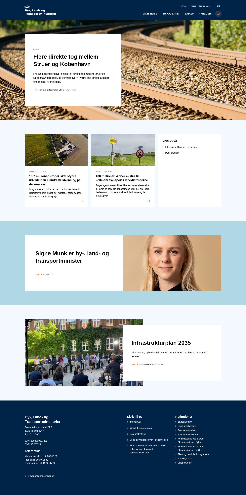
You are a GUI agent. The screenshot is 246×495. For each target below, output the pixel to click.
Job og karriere (206, 6)
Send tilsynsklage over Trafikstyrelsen (149, 440)
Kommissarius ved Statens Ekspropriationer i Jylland (191, 440)
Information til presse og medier (181, 147)
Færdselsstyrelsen (187, 430)
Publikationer (172, 153)
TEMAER (188, 13)
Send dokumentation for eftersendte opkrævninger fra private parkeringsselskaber (148, 449)
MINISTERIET (151, 13)
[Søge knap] (218, 14)
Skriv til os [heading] (135, 416)
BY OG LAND (171, 13)
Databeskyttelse (138, 434)
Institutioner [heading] (183, 416)
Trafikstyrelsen (185, 458)
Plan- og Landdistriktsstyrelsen (193, 454)
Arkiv (184, 6)
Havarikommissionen (188, 434)
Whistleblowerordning (141, 428)
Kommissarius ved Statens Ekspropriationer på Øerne (191, 448)
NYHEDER (204, 13)
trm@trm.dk (135, 422)
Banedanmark (185, 422)
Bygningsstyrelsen (187, 426)
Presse (193, 6)
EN (218, 6)
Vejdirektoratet (185, 463)
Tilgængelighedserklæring (41, 476)
